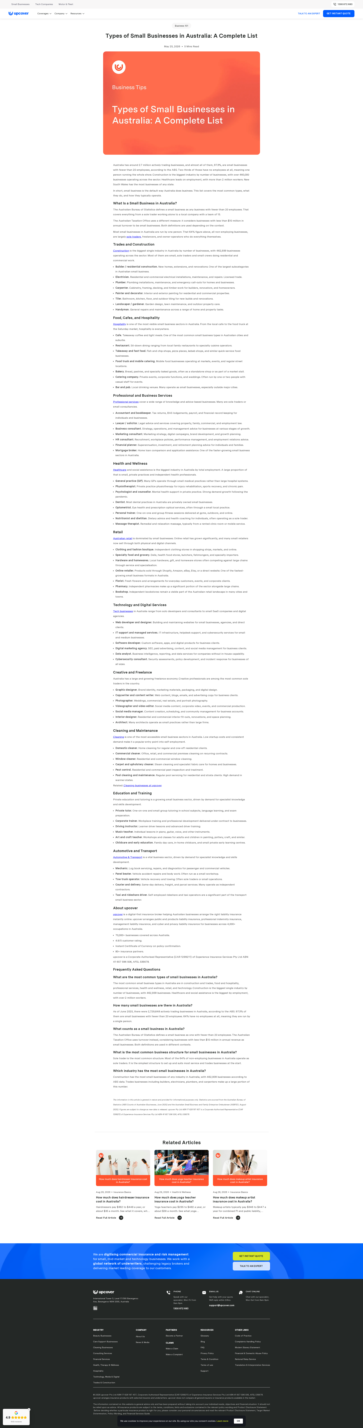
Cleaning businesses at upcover (143, 785)
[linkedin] (95, 1308)
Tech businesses (123, 611)
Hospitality (119, 324)
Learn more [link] (222, 1421)
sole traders (134, 236)
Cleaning (118, 736)
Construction (121, 250)
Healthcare (119, 469)
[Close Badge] (29, 1409)
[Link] (20, 13)
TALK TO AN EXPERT (309, 13)
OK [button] (238, 1421)
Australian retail (122, 538)
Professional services (126, 401)
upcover (118, 914)
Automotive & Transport (127, 857)
